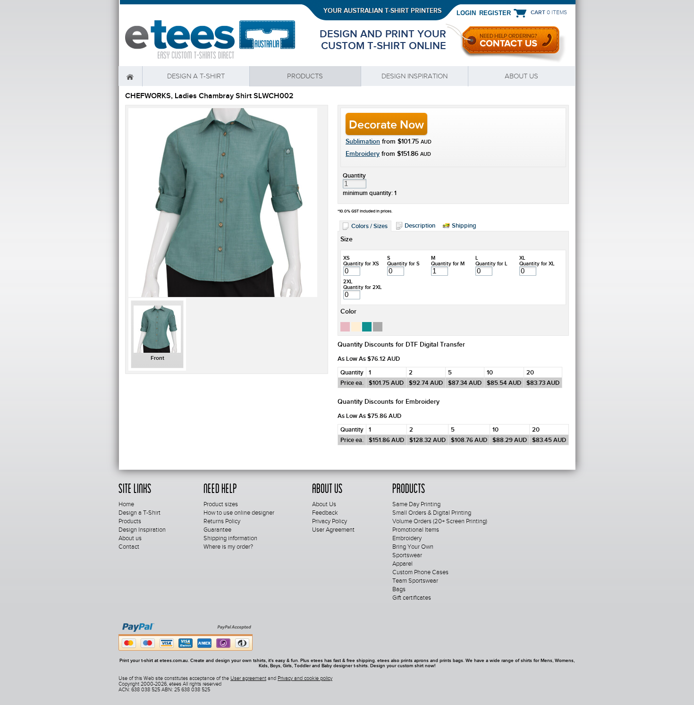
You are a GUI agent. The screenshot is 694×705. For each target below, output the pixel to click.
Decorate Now (386, 124)
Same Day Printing (416, 504)
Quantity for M (448, 263)
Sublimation (363, 141)
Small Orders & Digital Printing (431, 513)
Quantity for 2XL (362, 287)
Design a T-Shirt (196, 76)
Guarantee (217, 530)
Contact (128, 547)
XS (346, 258)
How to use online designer (238, 513)
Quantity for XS (361, 263)
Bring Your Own (412, 547)
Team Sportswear (415, 581)
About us (521, 76)
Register (495, 13)
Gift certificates (411, 598)
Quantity (354, 175)
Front (157, 358)
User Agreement (333, 530)
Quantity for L (491, 263)
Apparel (402, 564)
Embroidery (363, 153)
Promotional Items (415, 530)
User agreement (248, 678)
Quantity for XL (537, 263)
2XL (348, 281)
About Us (324, 504)
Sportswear (407, 555)
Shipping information (230, 538)
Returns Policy (221, 521)
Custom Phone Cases (420, 572)
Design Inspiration (414, 76)
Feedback (325, 513)
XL (522, 258)
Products (305, 76)
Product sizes (220, 504)
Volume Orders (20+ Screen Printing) (439, 521)
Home (130, 76)
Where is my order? (228, 547)
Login (466, 13)
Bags (399, 589)
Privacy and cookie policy (305, 678)
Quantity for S (403, 263)
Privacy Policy (329, 521)
